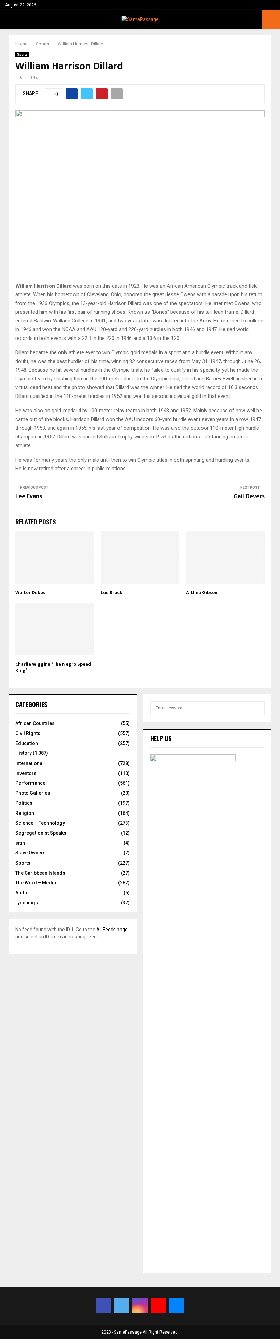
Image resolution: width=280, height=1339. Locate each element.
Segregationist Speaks (40, 833)
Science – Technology (40, 823)
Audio (22, 892)
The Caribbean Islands (40, 873)
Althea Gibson (202, 592)
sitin (20, 843)
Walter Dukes (30, 592)
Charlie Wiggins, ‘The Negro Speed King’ (53, 667)
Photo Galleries (32, 793)
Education (26, 743)
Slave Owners (30, 852)
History (23, 753)
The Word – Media (35, 883)
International (29, 763)
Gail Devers (249, 496)
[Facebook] (103, 1305)
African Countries (35, 723)
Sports (22, 54)
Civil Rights (27, 733)
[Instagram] (140, 1305)
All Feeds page (112, 929)
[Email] (176, 1305)
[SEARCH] (258, 708)
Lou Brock (111, 592)
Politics (23, 803)
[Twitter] (121, 1305)
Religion (24, 813)
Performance (30, 783)
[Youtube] (158, 1305)
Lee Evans (28, 496)
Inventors (26, 773)
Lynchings (26, 902)
